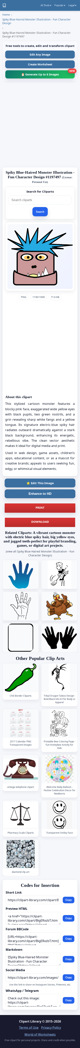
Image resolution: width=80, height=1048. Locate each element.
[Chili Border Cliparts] (20, 678)
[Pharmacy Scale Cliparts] (20, 815)
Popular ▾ (59, 5)
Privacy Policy (51, 1027)
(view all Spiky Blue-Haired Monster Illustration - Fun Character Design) (40, 553)
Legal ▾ (72, 5)
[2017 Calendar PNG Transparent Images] (20, 723)
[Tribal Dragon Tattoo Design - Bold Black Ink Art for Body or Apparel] (59, 678)
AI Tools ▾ (46, 5)
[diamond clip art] (20, 854)
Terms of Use (28, 1027)
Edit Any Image (40, 54)
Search (40, 211)
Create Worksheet (40, 64)
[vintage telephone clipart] (20, 769)
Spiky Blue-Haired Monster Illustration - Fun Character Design (36, 21)
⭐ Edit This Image (40, 483)
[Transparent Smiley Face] (59, 815)
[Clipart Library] (4, 5)
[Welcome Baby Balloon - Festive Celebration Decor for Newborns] (59, 769)
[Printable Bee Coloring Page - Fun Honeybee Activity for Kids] (59, 723)
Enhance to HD (40, 494)
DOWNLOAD (40, 522)
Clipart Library (30, 1021)
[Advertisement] (40, 124)
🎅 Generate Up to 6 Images (48, 73)
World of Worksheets (40, 1034)
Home (6, 14)
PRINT (40, 507)
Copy (68, 899)
